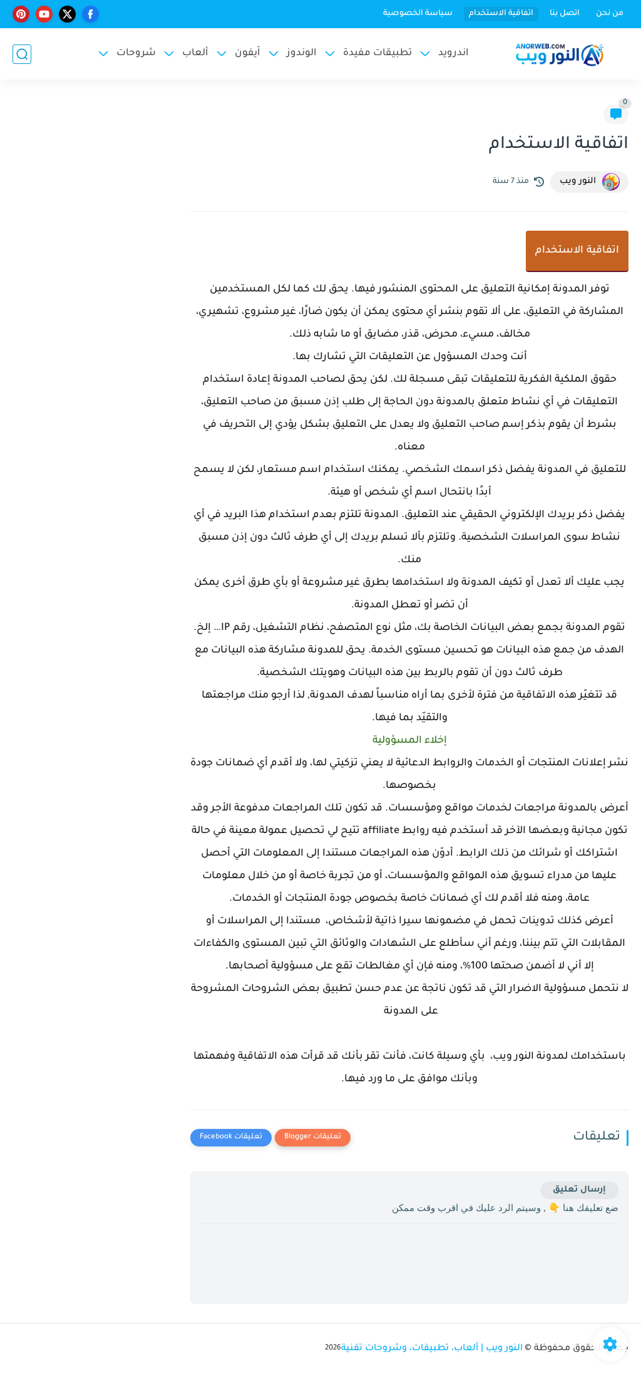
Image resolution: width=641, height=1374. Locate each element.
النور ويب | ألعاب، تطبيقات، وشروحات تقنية (432, 1349)
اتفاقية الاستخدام (501, 13)
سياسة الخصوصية (418, 13)
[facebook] (90, 14)
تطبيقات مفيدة (377, 53)
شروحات (136, 53)
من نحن (609, 13)
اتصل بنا (565, 13)
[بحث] (22, 54)
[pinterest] (21, 14)
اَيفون (247, 53)
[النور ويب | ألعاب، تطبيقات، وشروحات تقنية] (559, 54)
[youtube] (44, 14)
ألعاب (195, 53)
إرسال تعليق (579, 1190)
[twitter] (67, 14)
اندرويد (453, 53)
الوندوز (302, 53)
